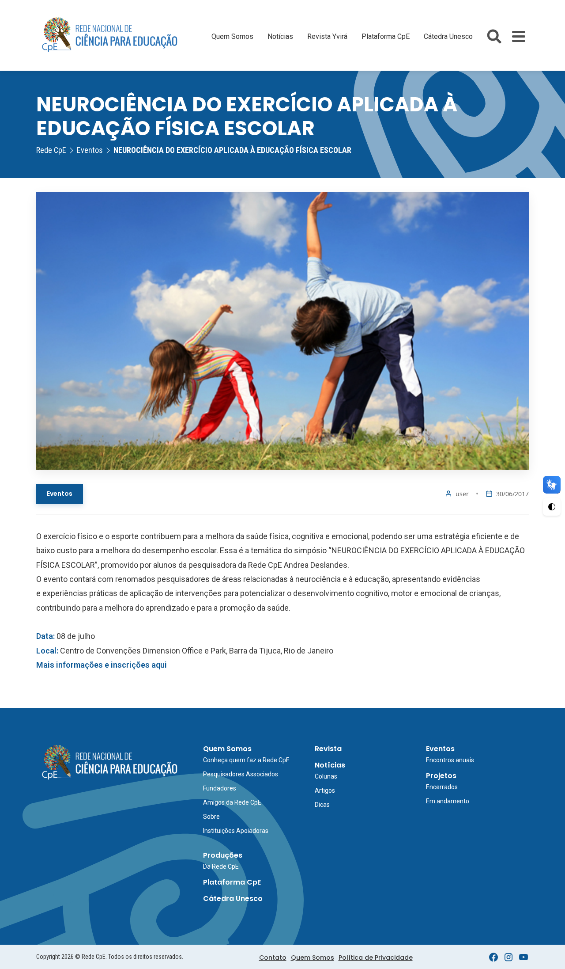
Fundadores (219, 788)
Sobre (211, 816)
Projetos (441, 776)
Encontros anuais (450, 760)
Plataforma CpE (386, 36)
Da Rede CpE (221, 866)
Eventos (59, 493)
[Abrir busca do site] (494, 36)
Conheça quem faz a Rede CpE (246, 760)
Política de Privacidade (376, 957)
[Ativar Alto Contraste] (552, 507)
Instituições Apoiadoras (235, 830)
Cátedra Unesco (448, 36)
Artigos (325, 790)
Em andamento (447, 801)
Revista (328, 749)
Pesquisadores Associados (240, 774)
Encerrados (442, 786)
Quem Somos (232, 36)
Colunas (326, 776)
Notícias (280, 36)
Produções (222, 855)
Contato (272, 957)
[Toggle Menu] (518, 36)
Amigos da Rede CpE (232, 802)
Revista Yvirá (327, 36)
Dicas (322, 804)
